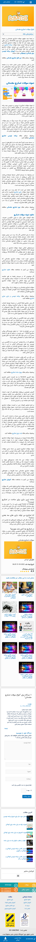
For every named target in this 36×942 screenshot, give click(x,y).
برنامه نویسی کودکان (17, 939)
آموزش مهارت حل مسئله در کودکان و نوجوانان (10, 596)
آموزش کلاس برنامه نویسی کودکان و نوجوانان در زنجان (26, 656)
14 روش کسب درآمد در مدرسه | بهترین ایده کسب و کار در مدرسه (26, 636)
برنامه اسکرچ (8, 45)
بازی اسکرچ (17, 192)
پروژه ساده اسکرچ (16, 372)
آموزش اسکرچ (6, 479)
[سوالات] (34, 885)
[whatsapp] (16, 885)
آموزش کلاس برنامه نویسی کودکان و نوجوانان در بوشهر (10, 635)
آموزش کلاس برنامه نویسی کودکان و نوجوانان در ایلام (26, 676)
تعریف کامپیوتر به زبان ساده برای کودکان (15, 832)
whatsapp (8, 885)
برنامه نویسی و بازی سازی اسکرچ (18, 297)
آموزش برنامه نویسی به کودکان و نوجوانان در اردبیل (26, 615)
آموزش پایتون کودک (10, 903)
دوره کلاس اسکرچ (10, 906)
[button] (3, 34)
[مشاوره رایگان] (34, 890)
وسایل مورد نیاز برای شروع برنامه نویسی (15, 816)
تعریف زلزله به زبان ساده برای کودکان (16, 824)
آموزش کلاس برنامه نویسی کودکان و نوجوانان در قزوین (16, 850)
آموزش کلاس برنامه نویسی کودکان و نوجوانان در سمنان (10, 656)
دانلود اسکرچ (6, 270)
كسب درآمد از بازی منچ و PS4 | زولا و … (10, 615)
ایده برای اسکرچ (17, 433)
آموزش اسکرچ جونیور (10, 909)
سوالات (27, 885)
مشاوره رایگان (25, 890)
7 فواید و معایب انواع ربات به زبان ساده (15, 840)
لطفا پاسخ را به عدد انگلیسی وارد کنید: (21, 785)
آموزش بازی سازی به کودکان (27, 595)
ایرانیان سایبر (6, 2)
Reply (6, 729)
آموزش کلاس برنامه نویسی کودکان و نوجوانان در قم (16, 858)
